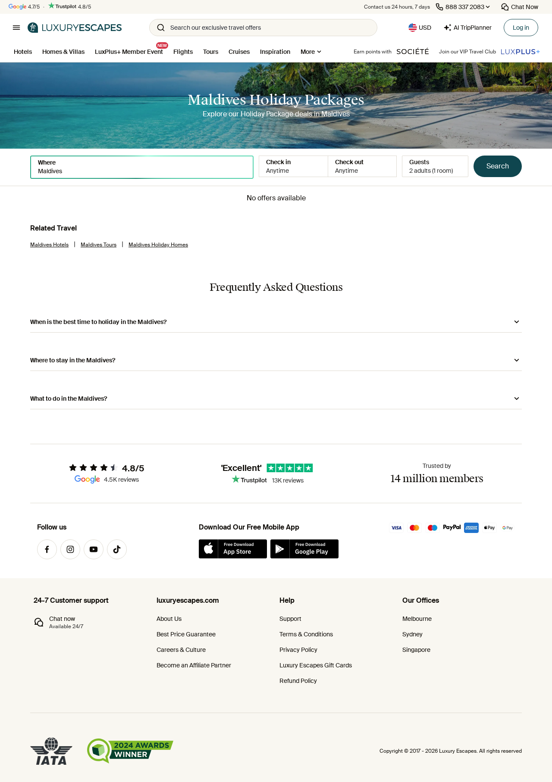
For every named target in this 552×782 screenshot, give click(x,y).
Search (497, 166)
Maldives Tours (98, 244)
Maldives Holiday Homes (158, 244)
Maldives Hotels (49, 244)
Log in (521, 27)
